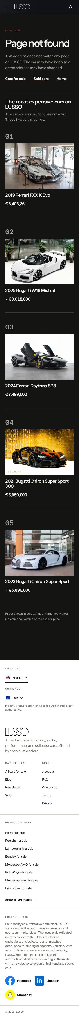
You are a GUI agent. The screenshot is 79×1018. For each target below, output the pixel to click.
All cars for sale (15, 771)
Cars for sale (15, 78)
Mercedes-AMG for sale (22, 864)
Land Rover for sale (18, 888)
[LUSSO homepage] (22, 7)
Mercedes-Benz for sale (21, 880)
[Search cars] (70, 7)
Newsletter (13, 787)
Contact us (49, 787)
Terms (46, 795)
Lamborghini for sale (19, 849)
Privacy (47, 803)
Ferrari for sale (15, 833)
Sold (8, 795)
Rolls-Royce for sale (18, 872)
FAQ (45, 779)
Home (62, 78)
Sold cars (41, 78)
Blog (8, 779)
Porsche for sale (16, 841)
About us (48, 771)
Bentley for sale (16, 856)
